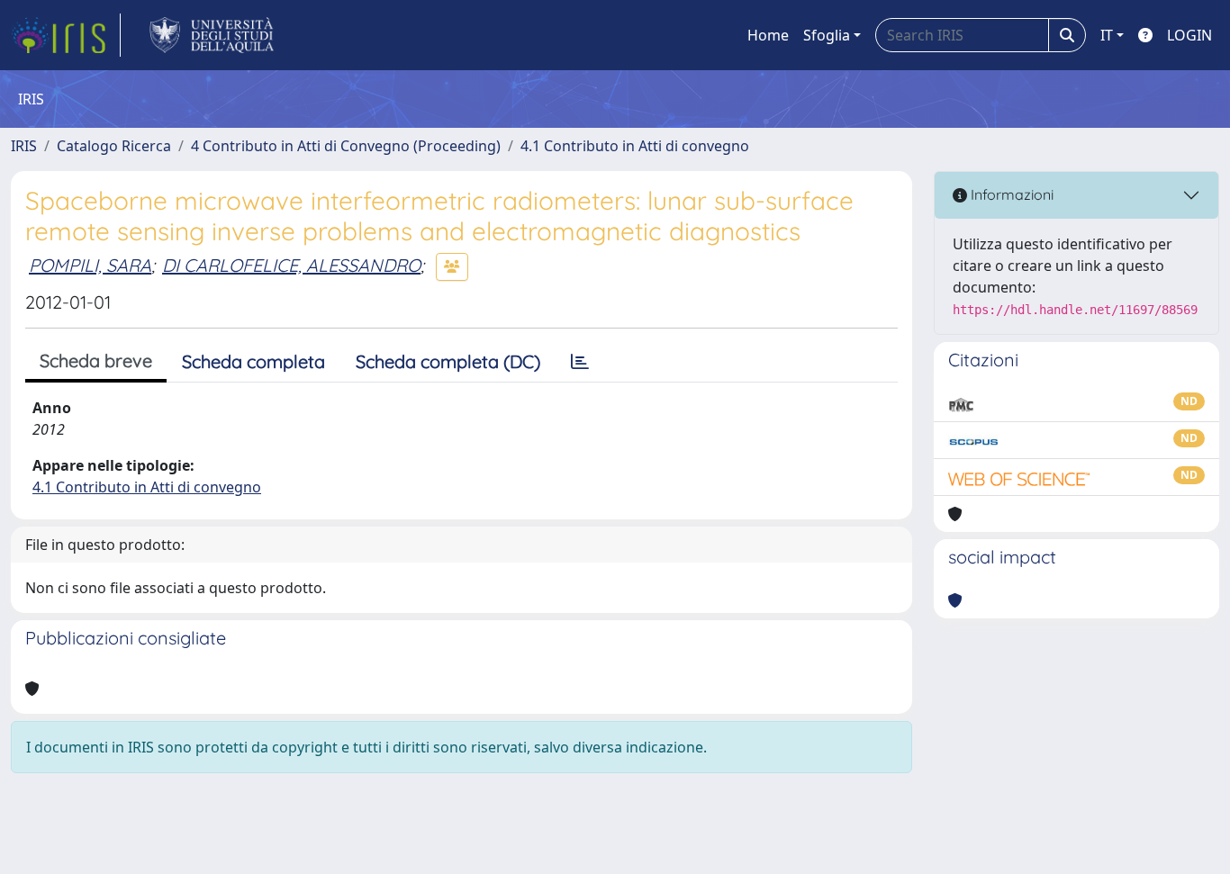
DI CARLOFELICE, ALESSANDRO (291, 265)
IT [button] (1106, 35)
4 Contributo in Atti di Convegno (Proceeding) (346, 146)
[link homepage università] (212, 35)
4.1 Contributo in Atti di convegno (634, 146)
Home (768, 35)
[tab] (580, 362)
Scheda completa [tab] (253, 361)
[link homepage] (66, 35)
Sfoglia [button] (826, 35)
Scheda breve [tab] (96, 360)
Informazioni (1010, 194)
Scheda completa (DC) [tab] (448, 361)
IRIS (24, 146)
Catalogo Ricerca (114, 146)
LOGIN (1189, 35)
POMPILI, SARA (90, 265)
